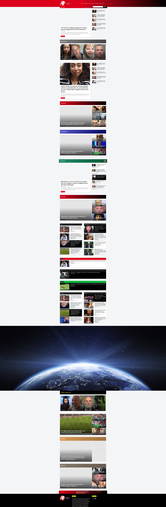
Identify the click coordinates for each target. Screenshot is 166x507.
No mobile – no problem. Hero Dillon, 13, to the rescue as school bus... (85, 272)
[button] (105, 3)
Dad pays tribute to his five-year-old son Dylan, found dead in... (101, 20)
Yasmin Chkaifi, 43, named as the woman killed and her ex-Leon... (101, 11)
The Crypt (92, 3)
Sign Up (100, 3)
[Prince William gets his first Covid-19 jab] (94, 181)
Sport (89, 3)
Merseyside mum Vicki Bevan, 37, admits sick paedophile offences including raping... (101, 15)
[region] (83, 358)
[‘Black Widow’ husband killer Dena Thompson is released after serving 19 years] (76, 210)
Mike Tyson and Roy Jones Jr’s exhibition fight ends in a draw (100, 296)
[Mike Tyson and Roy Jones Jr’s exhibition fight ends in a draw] (88, 298)
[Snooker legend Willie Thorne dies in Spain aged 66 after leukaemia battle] (88, 305)
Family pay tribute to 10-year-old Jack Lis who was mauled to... (101, 28)
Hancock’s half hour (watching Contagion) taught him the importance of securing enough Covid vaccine (100, 236)
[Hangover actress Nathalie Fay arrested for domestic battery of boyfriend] (76, 144)
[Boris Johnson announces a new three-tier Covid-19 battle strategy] (88, 245)
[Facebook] (92, 498)
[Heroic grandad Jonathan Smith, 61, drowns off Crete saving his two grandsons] (64, 244)
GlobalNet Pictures (63, 58)
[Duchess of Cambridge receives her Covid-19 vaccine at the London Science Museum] (94, 176)
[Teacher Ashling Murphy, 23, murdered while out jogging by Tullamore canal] (99, 110)
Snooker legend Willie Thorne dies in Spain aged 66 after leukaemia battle (100, 304)
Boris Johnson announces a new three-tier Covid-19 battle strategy (100, 243)
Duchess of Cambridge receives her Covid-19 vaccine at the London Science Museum (101, 176)
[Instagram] (94, 498)
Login (103, 3)
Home (82, 3)
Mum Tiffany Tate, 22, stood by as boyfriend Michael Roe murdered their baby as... (101, 186)
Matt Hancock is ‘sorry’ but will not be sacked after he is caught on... (101, 165)
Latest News (86, 3)
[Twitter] (95, 498)
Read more (62, 36)
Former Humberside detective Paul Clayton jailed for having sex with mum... (101, 24)
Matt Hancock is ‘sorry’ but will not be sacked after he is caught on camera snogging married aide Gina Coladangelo (74, 183)
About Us (96, 3)
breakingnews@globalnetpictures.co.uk (81, 493)
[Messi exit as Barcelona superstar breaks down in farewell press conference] (64, 320)
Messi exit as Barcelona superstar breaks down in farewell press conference (76, 318)
